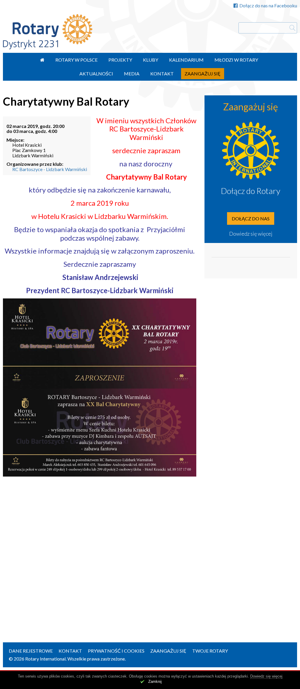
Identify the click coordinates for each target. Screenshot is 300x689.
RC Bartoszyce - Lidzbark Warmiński (49, 169)
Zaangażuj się (203, 73)
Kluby (150, 60)
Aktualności (96, 73)
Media (131, 73)
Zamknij (155, 681)
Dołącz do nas (251, 218)
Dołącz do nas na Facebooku (268, 5)
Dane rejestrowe (31, 650)
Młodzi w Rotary (236, 60)
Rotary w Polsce (76, 60)
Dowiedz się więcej (250, 233)
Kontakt (162, 73)
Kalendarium (186, 60)
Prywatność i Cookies (116, 650)
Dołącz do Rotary (250, 191)
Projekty (120, 60)
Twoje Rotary (210, 650)
